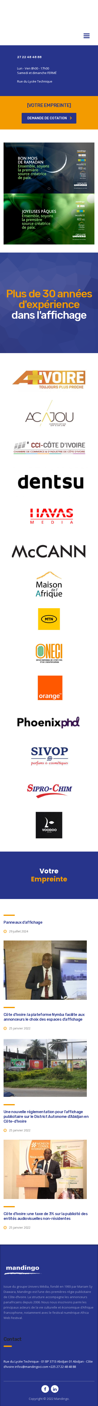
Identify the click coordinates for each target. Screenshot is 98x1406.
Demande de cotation (47, 118)
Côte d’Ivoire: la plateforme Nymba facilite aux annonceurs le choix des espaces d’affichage (44, 1017)
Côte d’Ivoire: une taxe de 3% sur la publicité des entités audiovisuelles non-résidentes (46, 1216)
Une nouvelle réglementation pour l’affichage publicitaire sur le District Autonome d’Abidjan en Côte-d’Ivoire (46, 1117)
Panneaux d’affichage (23, 922)
